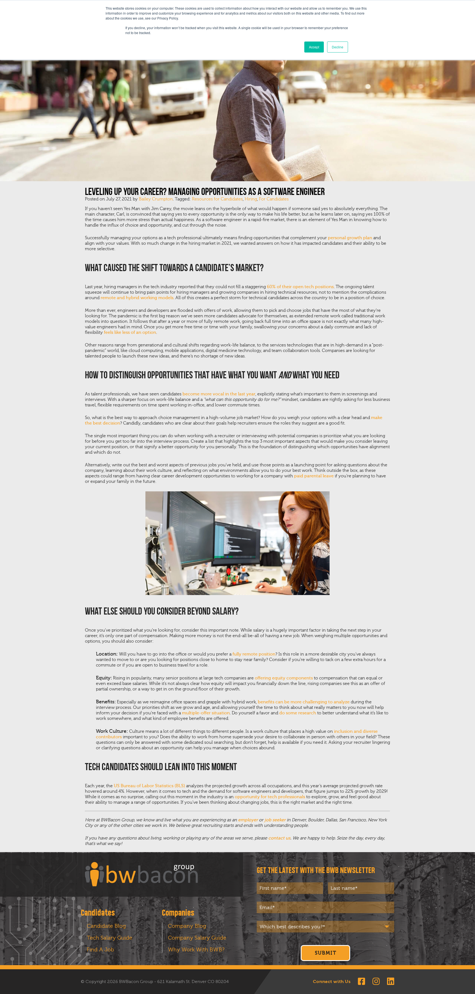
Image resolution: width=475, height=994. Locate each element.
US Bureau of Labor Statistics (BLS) (149, 785)
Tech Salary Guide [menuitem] (109, 937)
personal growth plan (350, 237)
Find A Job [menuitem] (100, 949)
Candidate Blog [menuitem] (106, 926)
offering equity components (284, 678)
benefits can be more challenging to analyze (304, 702)
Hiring (251, 199)
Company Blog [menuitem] (187, 926)
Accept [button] (314, 47)
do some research (297, 713)
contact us (279, 838)
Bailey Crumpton (156, 199)
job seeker (275, 819)
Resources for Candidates (217, 199)
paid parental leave (314, 475)
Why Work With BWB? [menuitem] (196, 949)
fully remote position (254, 654)
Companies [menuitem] (178, 913)
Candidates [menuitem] (98, 913)
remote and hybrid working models (137, 297)
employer (248, 819)
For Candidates (274, 199)
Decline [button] (337, 47)
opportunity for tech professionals (270, 796)
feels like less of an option (130, 332)
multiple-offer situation (206, 713)
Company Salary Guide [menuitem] (197, 937)
